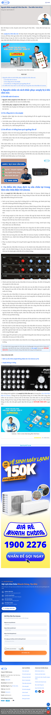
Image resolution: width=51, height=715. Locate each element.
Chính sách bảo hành (40, 674)
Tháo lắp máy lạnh (26, 683)
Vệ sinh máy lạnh (26, 674)
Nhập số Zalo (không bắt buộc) (10, 633)
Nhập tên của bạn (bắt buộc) (9, 622)
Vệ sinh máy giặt (26, 689)
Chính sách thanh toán (40, 682)
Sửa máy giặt (25, 686)
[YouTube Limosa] (43, 691)
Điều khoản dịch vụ (39, 671)
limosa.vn (8, 692)
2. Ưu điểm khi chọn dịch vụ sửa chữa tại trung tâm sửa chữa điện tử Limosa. (24, 85)
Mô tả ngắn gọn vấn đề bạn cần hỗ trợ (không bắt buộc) (15, 638)
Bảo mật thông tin (39, 685)
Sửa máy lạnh (25, 671)
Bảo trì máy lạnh (26, 680)
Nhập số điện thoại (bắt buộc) (10, 628)
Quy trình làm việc (39, 688)
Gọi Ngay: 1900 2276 (10, 608)
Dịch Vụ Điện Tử (10, 9)
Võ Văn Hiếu (15, 686)
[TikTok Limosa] (39, 691)
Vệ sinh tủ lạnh (26, 695)
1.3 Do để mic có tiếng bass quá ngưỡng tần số (17, 83)
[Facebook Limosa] (36, 691)
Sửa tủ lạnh (25, 692)
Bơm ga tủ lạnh (26, 698)
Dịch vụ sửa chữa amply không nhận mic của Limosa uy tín (20, 359)
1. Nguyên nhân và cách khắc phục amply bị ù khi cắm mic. (19, 77)
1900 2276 (7, 679)
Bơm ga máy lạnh (26, 677)
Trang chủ (3, 9)
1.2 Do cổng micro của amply (12, 81)
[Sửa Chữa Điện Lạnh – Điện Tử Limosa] (12, 2)
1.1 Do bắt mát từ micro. (10, 79)
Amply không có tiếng (9, 362)
